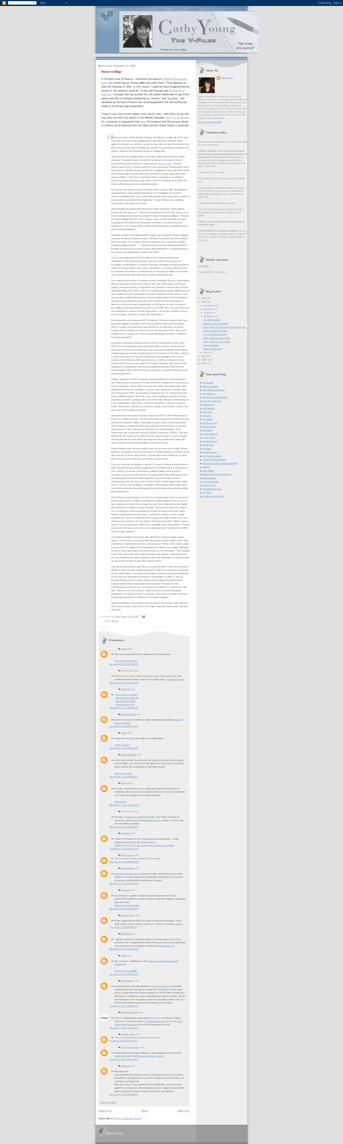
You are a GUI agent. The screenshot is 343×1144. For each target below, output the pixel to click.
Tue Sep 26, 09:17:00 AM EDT (124, 1059)
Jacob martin (127, 868)
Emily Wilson (127, 981)
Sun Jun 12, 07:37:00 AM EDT (123, 708)
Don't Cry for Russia (177, 117)
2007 (204, 356)
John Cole (207, 412)
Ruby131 (125, 689)
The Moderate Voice (212, 489)
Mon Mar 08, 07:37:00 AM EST (124, 949)
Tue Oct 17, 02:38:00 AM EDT (123, 1094)
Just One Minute (211, 481)
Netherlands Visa (129, 1012)
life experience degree (126, 695)
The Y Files (203, 266)
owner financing (128, 754)
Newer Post (105, 1110)
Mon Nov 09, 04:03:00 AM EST (124, 909)
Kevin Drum (208, 445)
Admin (124, 649)
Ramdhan (126, 934)
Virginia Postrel (210, 441)
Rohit (123, 955)
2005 (204, 363)
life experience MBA (125, 701)
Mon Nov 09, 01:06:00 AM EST (124, 862)
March (207, 352)
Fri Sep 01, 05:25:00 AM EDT (123, 1041)
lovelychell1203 (128, 714)
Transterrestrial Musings (214, 459)
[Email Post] (143, 616)
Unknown (125, 833)
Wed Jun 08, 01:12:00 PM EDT (124, 683)
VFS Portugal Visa (130, 1047)
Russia (115, 621)
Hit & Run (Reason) (212, 401)
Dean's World (209, 485)
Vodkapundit (208, 404)
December (209, 305)
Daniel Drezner (210, 452)
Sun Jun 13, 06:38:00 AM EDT (123, 974)
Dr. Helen (207, 492)
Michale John (127, 1034)
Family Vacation (121, 745)
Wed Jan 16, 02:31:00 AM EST (124, 827)
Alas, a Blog (208, 471)
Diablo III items (153, 820)
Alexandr (125, 1066)
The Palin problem (212, 320)
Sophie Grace (128, 915)
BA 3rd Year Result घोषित (125, 971)
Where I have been (212, 349)
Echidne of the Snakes (213, 496)
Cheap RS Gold (133, 817)
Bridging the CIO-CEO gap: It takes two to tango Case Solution (144, 845)
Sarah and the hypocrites (215, 331)
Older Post (183, 1110)
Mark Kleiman (209, 478)
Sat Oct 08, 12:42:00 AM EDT (123, 777)
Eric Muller (208, 419)
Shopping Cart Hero (175, 679)
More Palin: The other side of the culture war (224, 327)
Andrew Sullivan (210, 386)
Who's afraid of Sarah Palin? (216, 338)
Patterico (207, 416)
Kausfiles (207, 449)
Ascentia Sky (120, 802)
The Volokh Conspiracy (214, 390)
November (209, 309)
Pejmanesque (209, 426)
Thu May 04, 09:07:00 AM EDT (124, 1028)
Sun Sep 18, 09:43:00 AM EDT (124, 748)
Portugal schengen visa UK (151, 1056)
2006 (204, 360)
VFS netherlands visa (155, 1021)
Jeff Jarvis (208, 430)
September (209, 316)
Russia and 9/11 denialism (215, 323)
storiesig (178, 924)
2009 (204, 298)
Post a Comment (108, 1102)
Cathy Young (227, 78)
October (208, 313)
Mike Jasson (127, 855)
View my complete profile (210, 122)
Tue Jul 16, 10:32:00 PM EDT (123, 927)
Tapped (206, 467)
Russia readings (211, 345)
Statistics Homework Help (126, 905)
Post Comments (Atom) (128, 1118)
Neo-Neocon (209, 408)
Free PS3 (118, 661)
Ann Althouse (209, 394)
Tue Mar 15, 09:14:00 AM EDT (124, 1006)
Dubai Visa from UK (161, 986)
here (143, 121)
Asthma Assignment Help (126, 874)
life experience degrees (127, 698)
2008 (204, 302)
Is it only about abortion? (215, 334)
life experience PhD (125, 704)
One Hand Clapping (212, 456)
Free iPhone (131, 661)
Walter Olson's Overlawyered (217, 474)
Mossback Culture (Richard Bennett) (220, 463)
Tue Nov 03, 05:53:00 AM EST (124, 849)
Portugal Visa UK (166, 946)
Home (144, 1110)
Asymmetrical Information (215, 397)
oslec (123, 733)
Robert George (210, 423)
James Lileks (209, 437)
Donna (124, 783)
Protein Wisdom (210, 434)
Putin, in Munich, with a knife (216, 341)
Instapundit (208, 382)
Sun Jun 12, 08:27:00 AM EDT (123, 726)
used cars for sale (123, 773)
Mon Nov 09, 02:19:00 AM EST (124, 883)
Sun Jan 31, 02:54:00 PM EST (123, 664)
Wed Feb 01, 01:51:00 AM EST (124, 805)
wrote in (164, 163)
